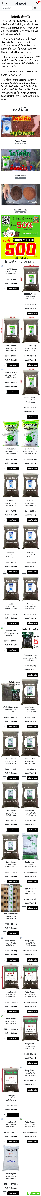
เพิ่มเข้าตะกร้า (13, 289)
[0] (37, 3)
